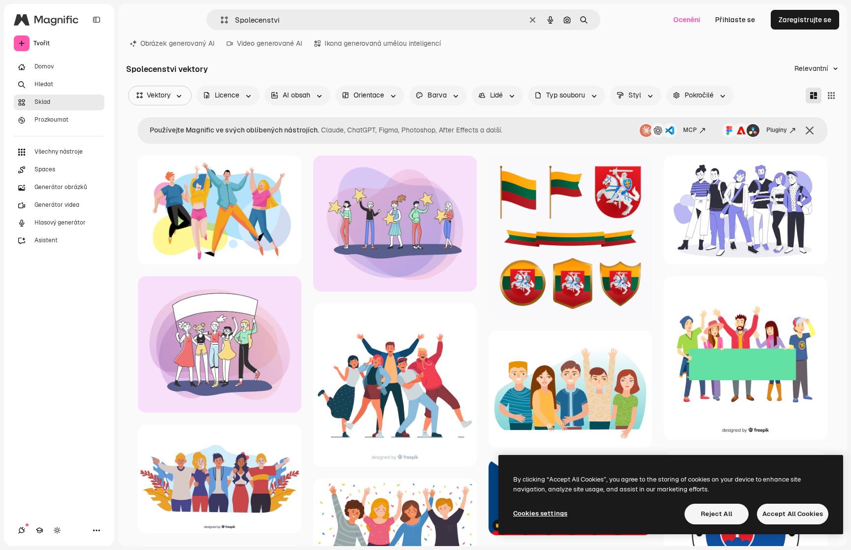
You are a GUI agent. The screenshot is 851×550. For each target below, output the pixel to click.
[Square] (831, 95)
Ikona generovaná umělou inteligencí (383, 43)
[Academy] (39, 530)
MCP (690, 130)
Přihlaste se (735, 19)
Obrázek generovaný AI (177, 43)
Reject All (716, 514)
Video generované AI (269, 43)
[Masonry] (813, 95)
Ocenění (686, 19)
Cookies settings (540, 513)
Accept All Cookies (792, 514)
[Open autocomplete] (220, 20)
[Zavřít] (810, 130)
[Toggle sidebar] (96, 20)
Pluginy (776, 130)
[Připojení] (22, 530)
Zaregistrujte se (805, 19)
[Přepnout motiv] (57, 530)
